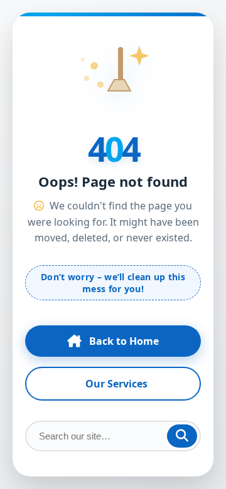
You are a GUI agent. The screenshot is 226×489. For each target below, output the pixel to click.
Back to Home (124, 341)
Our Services (116, 384)
